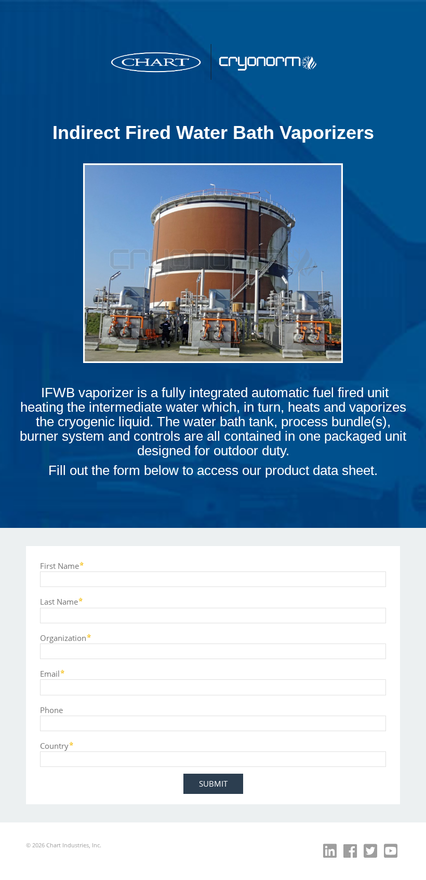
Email (50, 673)
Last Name (59, 601)
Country (54, 745)
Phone (51, 710)
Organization (63, 637)
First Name (59, 565)
